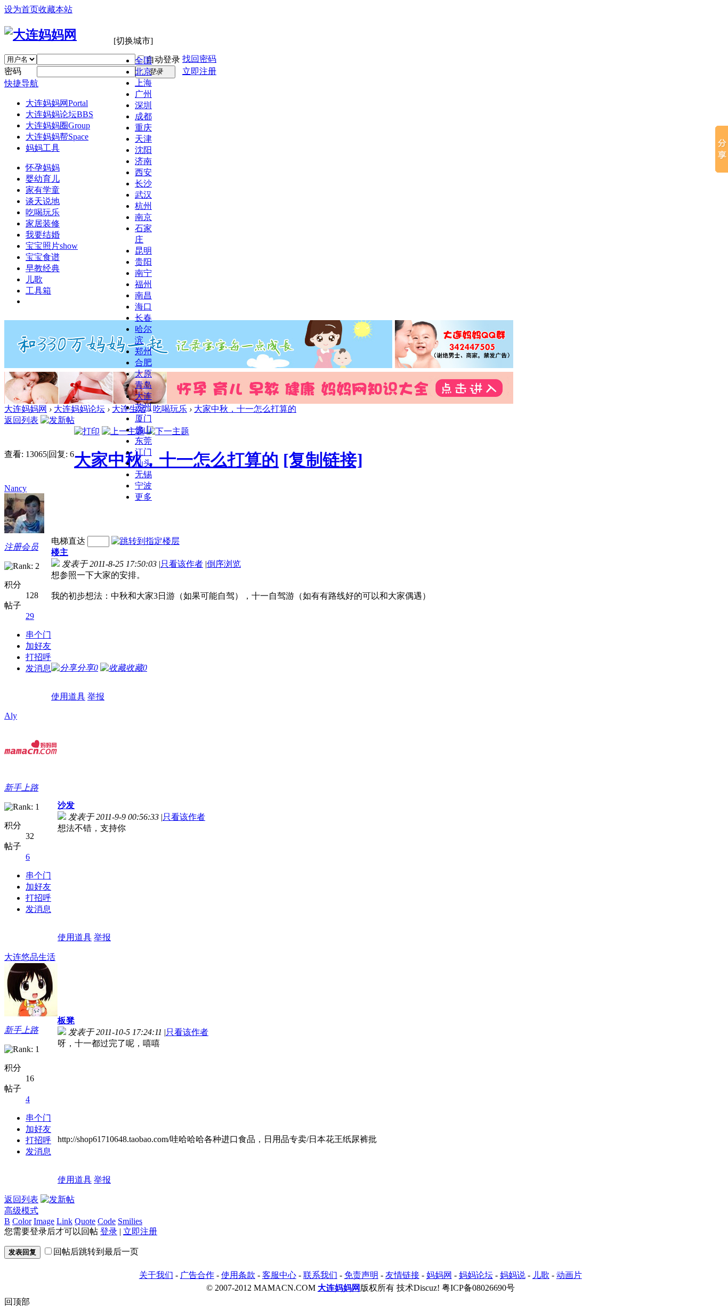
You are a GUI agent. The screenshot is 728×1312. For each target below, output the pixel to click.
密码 (12, 71)
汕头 (143, 463)
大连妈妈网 (57, 103)
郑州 (143, 351)
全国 (143, 60)
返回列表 (21, 420)
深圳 (143, 105)
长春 (143, 317)
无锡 (143, 474)
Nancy (15, 488)
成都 (143, 116)
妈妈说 (512, 1275)
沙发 (66, 805)
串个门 (38, 634)
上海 (143, 82)
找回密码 (199, 58)
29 (30, 616)
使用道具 (68, 696)
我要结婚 (43, 234)
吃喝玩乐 (43, 212)
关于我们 (156, 1275)
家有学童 (43, 189)
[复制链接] (323, 459)
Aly (10, 715)
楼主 (59, 552)
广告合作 (197, 1275)
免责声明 (361, 1275)
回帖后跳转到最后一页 (96, 1251)
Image (44, 1221)
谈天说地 (43, 201)
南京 (143, 217)
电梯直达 (68, 540)
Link (64, 1221)
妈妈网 (439, 1275)
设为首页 (21, 9)
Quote (85, 1221)
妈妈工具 (43, 147)
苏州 (143, 407)
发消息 (38, 668)
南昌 (143, 295)
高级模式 (21, 1210)
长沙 (143, 183)
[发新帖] (58, 420)
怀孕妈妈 (43, 167)
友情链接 (402, 1275)
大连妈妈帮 (57, 136)
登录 (108, 1231)
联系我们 (320, 1275)
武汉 (143, 194)
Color (21, 1221)
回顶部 (17, 1301)
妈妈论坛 (476, 1275)
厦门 (143, 418)
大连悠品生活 (29, 956)
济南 (143, 161)
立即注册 (199, 71)
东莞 (143, 440)
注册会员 (21, 546)
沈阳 (143, 149)
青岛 (143, 384)
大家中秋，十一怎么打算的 (245, 408)
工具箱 (38, 290)
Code (107, 1221)
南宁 (143, 273)
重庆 (143, 127)
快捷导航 (21, 83)
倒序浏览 (224, 563)
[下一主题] (168, 431)
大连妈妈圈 (58, 125)
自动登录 (163, 59)
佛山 (143, 429)
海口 (143, 306)
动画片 (569, 1275)
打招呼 (38, 657)
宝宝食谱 (43, 257)
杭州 (143, 205)
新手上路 (21, 787)
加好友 (38, 645)
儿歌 (34, 279)
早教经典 (43, 268)
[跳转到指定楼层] (145, 540)
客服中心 (279, 1275)
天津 (143, 138)
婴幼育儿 (43, 178)
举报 (95, 696)
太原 (143, 373)
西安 (143, 172)
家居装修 (43, 223)
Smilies (130, 1221)
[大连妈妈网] (40, 35)
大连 (143, 396)
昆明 (143, 250)
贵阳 (143, 261)
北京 (143, 71)
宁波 (143, 485)
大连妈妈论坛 (59, 114)
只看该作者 (181, 563)
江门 (143, 452)
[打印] (87, 431)
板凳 (66, 1020)
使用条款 (238, 1275)
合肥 (143, 362)
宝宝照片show (52, 245)
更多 (143, 496)
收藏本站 (55, 9)
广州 (143, 94)
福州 (143, 284)
